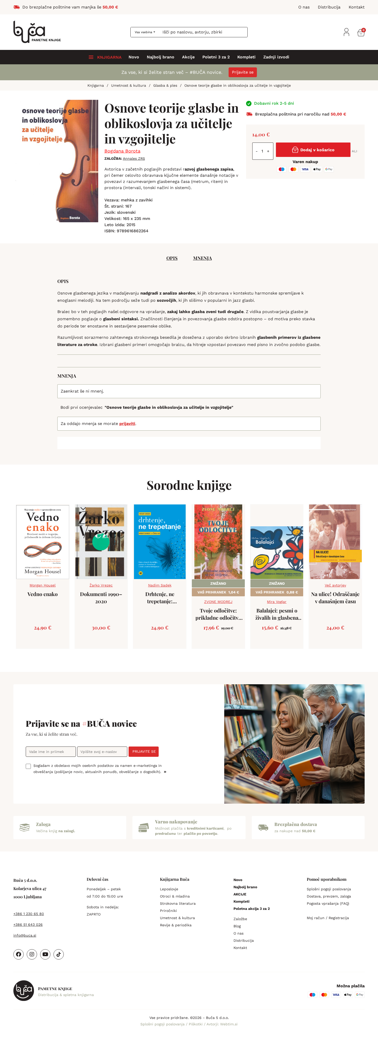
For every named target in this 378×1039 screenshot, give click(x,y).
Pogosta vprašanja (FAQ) (328, 903)
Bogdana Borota (122, 151)
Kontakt (240, 948)
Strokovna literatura (178, 903)
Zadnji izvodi (276, 57)
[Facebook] (18, 954)
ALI (354, 151)
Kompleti (246, 57)
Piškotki (196, 1024)
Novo (134, 57)
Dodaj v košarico (317, 149)
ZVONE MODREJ (218, 602)
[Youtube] (45, 954)
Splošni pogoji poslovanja (329, 889)
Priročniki (168, 911)
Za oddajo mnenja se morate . (98, 423)
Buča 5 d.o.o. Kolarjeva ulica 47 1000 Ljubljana (29, 888)
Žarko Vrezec (101, 585)
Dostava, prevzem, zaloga (329, 896)
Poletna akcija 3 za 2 (251, 909)
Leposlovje (169, 889)
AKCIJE (239, 894)
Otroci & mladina (175, 896)
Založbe (240, 919)
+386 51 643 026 (28, 924)
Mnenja (202, 258)
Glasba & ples (165, 85)
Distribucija (243, 940)
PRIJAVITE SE (144, 751)
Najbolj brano (160, 57)
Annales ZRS (134, 158)
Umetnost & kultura (128, 85)
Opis (172, 258)
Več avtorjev (335, 585)
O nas (238, 933)
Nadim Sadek (160, 585)
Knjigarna (95, 85)
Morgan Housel (43, 585)
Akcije (188, 57)
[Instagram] (32, 954)
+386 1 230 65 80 (28, 914)
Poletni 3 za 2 (216, 57)
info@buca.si (24, 935)
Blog (237, 926)
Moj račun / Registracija (328, 918)
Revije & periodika (176, 925)
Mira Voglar (276, 602)
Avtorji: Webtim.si (222, 1024)
